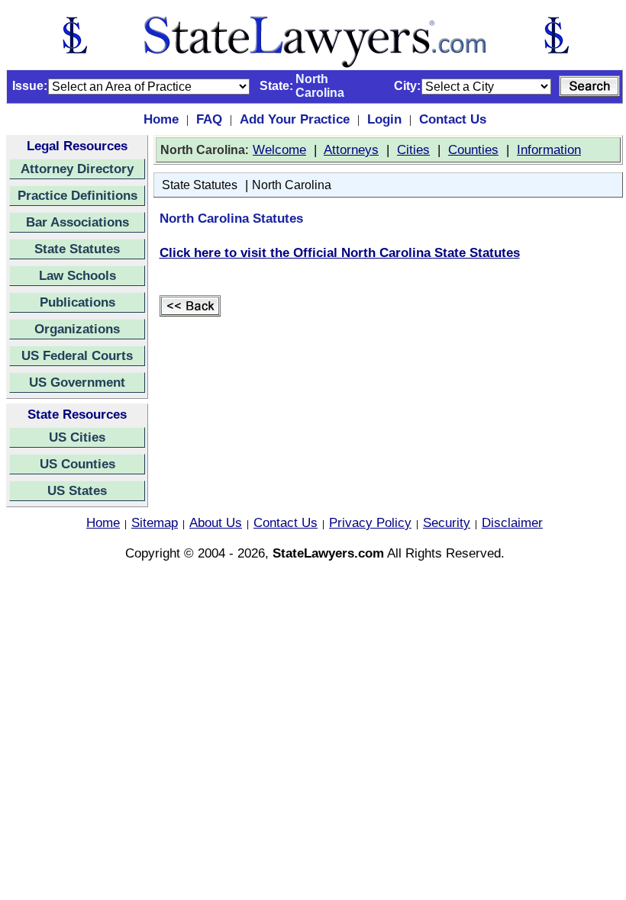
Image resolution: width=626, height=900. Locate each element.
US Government (77, 382)
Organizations (77, 328)
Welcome (279, 149)
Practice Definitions (77, 195)
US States (77, 490)
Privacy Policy (370, 522)
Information (549, 149)
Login (384, 119)
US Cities (77, 437)
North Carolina (291, 184)
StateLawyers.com (328, 553)
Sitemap (154, 522)
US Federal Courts (77, 355)
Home (161, 119)
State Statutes (77, 248)
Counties (473, 149)
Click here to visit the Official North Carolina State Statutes (340, 252)
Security (446, 522)
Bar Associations (77, 222)
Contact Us (452, 119)
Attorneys (351, 149)
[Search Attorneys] (589, 86)
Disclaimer (512, 522)
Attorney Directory (77, 168)
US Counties (77, 463)
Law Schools (77, 275)
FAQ (209, 119)
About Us (215, 522)
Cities (413, 149)
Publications (77, 302)
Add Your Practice (295, 119)
